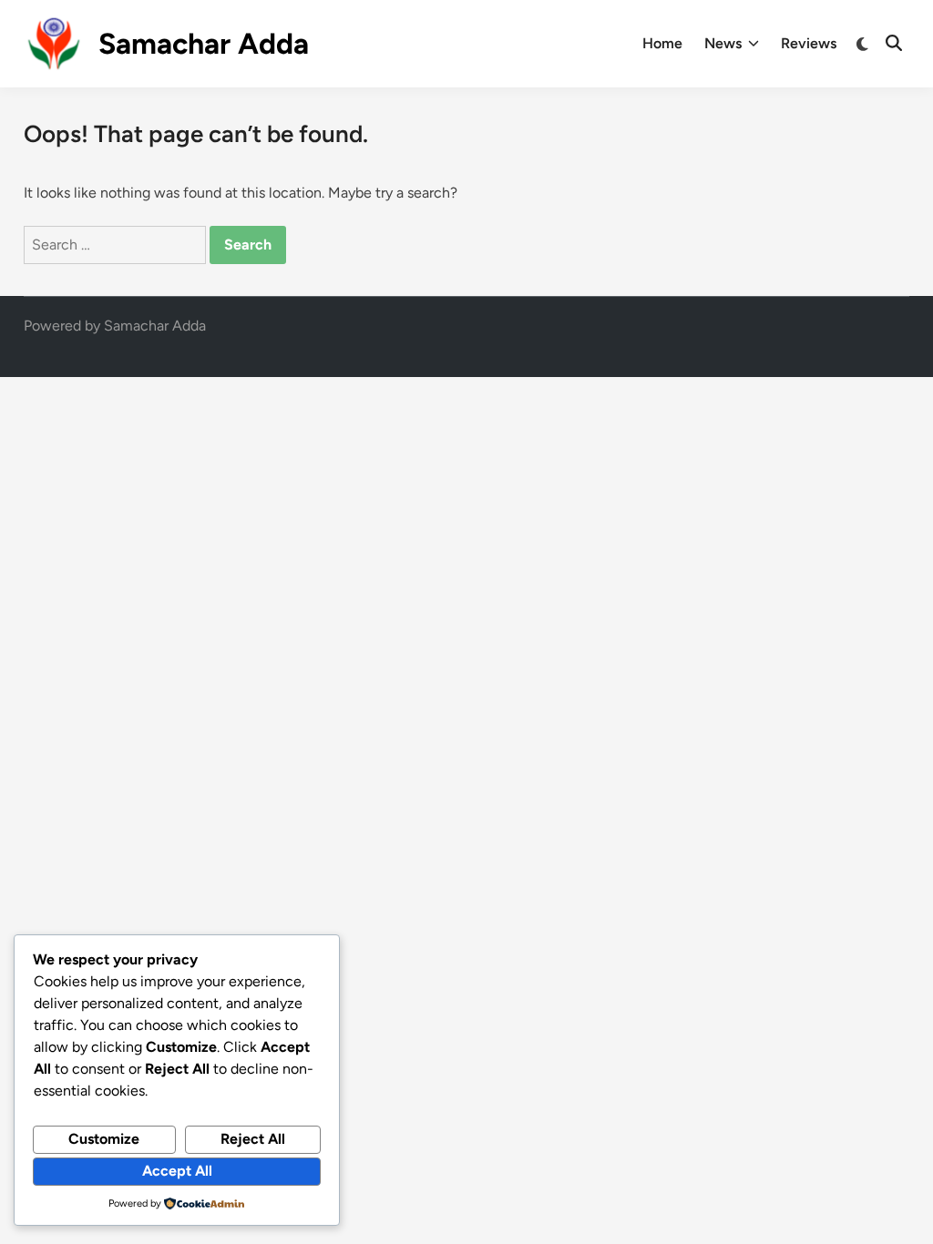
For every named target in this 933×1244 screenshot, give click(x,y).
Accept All (177, 1170)
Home (662, 43)
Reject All (252, 1138)
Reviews (808, 43)
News (723, 43)
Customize (103, 1138)
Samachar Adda (203, 43)
